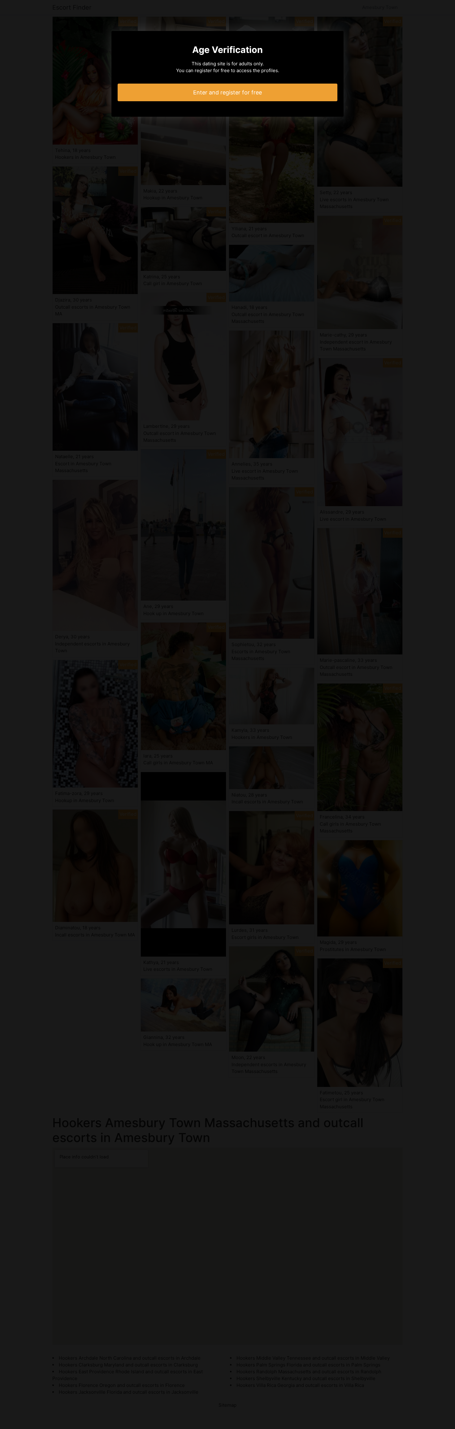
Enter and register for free (227, 92)
